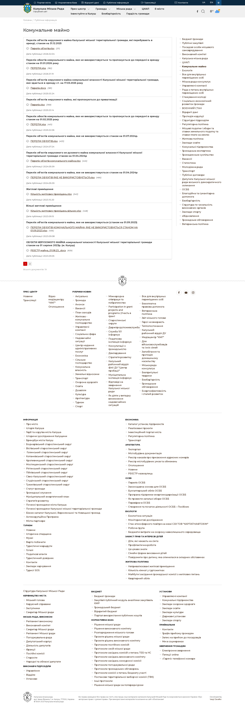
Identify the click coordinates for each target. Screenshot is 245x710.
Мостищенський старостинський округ (49, 464)
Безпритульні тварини (150, 374)
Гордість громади (137, 13)
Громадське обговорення (197, 220)
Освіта (79, 386)
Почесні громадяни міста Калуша (46, 504)
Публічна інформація (117, 2)
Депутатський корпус (39, 641)
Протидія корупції (193, 116)
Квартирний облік (139, 578)
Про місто (32, 424)
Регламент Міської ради (40, 633)
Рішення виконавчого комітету (112, 628)
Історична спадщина (38, 534)
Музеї (29, 538)
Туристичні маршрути (39, 546)
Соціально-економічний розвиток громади (196, 102)
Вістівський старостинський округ (46, 448)
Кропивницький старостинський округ (49, 460)
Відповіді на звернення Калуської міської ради (119, 387)
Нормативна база (67, 2)
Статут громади (35, 488)
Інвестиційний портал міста (144, 432)
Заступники (33, 608)
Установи (31, 678)
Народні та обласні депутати (43, 661)
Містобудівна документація (145, 453)
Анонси (80, 304)
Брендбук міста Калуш (39, 440)
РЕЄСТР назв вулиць (140, 473)
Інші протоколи (103, 681)
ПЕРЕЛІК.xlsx (38, 68)
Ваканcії (187, 159)
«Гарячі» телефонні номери (178, 658)
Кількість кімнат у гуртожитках (146, 570)
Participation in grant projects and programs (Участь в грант (120, 311)
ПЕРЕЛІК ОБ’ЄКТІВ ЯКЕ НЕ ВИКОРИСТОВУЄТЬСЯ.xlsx (62, 177)
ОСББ (185, 189)
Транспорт (188, 171)
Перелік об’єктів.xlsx (42, 48)
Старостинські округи (117, 322)
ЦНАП (145, 9)
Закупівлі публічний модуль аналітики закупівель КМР (123, 602)
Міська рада (124, 9)
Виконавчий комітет (194, 54)
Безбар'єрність (111, 13)
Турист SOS (33, 570)
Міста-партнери (35, 521)
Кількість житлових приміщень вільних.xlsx (55, 211)
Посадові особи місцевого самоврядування (198, 49)
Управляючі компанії (194, 85)
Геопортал (134, 449)
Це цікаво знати (137, 549)
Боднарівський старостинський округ (49, 444)
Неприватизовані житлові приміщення (151, 566)
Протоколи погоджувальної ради (114, 665)
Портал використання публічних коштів (118, 615)
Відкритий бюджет (105, 611)
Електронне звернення (176, 650)
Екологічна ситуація (140, 516)
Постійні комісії (35, 653)
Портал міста (44, 2)
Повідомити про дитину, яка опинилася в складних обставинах (166, 557)
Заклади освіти (191, 142)
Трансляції (150, 2)
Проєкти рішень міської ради (111, 636)
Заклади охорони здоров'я (178, 604)
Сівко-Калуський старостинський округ (49, 476)
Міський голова (35, 600)
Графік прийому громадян (178, 633)
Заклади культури (173, 612)
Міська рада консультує (196, 81)
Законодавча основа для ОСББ (147, 486)
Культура (80, 394)
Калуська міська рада (195, 58)
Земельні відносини (87, 374)
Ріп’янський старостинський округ (46, 468)
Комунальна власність (82, 368)
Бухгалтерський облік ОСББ (145, 490)
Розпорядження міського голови (114, 632)
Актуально (81, 296)
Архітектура (82, 398)
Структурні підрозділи (195, 120)
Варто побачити (36, 542)
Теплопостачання (152, 326)
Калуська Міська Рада (48, 10)
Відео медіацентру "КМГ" (56, 299)
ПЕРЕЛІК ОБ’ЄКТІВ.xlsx (44, 141)
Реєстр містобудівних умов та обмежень (152, 461)
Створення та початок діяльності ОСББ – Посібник (158, 506)
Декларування (117, 353)
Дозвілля (80, 390)
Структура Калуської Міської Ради (44, 591)
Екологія (187, 70)
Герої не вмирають (153, 322)
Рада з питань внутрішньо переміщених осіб (198, 91)
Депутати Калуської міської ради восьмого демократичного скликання (201, 182)
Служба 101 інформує (115, 333)
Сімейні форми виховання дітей (147, 553)
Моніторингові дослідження (145, 520)
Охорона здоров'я (86, 382)
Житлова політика (192, 138)
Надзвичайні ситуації (83, 340)
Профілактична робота (142, 545)
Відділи (30, 675)
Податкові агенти (36, 554)
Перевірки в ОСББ (139, 502)
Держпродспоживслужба (120, 327)
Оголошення (56, 306)
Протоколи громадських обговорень (116, 669)
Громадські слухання (38, 492)
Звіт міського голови (154, 318)
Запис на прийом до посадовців (181, 637)
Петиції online (170, 654)
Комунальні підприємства (197, 147)
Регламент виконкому (39, 621)
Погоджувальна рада (39, 637)
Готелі (29, 550)
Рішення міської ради (107, 624)
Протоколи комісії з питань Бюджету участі (120, 673)
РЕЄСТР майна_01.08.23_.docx (48, 250)
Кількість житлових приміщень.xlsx (51, 194)
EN (211, 2)
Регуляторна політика (195, 124)
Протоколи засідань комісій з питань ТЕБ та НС (122, 652)
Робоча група (136, 528)
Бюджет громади (192, 39)
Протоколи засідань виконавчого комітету (119, 656)
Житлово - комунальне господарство (83, 319)
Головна (27, 20)
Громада (101, 9)
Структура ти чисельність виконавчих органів (197, 206)
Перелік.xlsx (37, 104)
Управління (33, 670)
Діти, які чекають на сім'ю (143, 541)
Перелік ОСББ (136, 482)
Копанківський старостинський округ (48, 456)
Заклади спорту (191, 212)
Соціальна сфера (85, 334)
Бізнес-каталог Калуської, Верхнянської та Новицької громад (63, 513)
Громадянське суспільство (198, 154)
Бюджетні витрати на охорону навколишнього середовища (164, 532)
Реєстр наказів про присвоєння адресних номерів (158, 457)
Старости (31, 657)
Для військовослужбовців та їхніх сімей (154, 344)
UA (203, 2)
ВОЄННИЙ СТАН (192, 108)
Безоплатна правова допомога (153, 305)
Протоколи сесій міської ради (112, 648)
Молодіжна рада (192, 167)
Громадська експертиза (196, 150)
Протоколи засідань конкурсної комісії (117, 660)
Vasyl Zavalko (215, 699)
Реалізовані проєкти (140, 428)
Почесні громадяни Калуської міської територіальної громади (64, 508)
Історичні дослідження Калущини (46, 436)
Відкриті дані (92, 2)
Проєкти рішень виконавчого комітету (117, 640)
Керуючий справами (38, 604)
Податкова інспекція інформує (120, 340)
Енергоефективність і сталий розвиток (154, 392)
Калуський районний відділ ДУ (154, 331)
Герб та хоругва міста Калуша (43, 432)
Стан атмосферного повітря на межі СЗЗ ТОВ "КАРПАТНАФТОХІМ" (168, 524)
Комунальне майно (194, 66)
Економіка (81, 355)
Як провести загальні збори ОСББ (148, 498)
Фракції (30, 649)
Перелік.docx (38, 88)
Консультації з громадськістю (117, 347)
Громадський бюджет (107, 607)
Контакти (183, 2)
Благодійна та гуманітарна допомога (198, 195)
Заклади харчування (38, 566)
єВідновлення (190, 216)
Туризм (79, 402)
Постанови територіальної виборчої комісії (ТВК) (124, 677)
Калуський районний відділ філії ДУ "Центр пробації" (118, 366)
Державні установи (174, 616)
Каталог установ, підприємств (146, 424)
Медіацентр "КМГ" (153, 337)
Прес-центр (78, 9)
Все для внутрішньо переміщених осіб (194, 76)
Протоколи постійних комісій (111, 644)
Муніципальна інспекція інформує (120, 376)
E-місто (159, 9)
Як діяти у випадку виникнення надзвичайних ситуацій (119, 400)
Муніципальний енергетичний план (47, 496)
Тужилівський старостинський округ (48, 484)
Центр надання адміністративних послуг (86, 348)
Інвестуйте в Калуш (83, 13)
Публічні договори (193, 175)
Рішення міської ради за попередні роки (118, 685)
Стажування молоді (194, 97)
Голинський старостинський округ (47, 452)
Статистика (189, 163)
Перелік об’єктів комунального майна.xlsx (55, 161)
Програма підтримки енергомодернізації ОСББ (157, 494)
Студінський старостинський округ (47, 480)
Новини (28, 296)
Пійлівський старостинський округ (46, 472)
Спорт (79, 406)
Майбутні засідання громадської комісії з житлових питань (164, 574)
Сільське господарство (83, 361)
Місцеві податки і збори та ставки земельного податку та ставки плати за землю (200, 131)
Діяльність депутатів (38, 645)
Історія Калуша (35, 428)
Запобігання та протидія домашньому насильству (151, 356)
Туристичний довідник (40, 558)
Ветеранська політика (195, 224)
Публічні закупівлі (192, 43)
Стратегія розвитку (119, 357)
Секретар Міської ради (40, 612)
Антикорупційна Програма (42, 516)
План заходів (83, 312)
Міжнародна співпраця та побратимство (117, 299)
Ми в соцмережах (173, 641)
